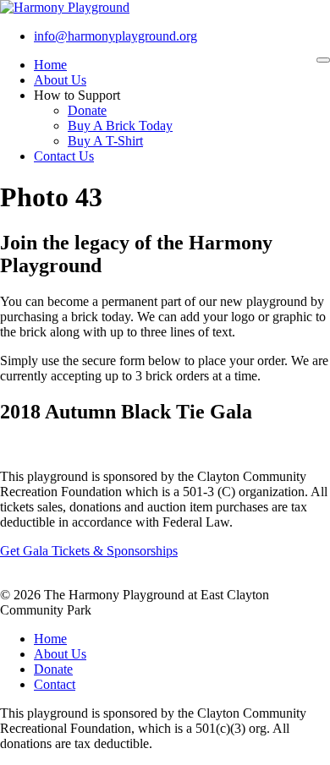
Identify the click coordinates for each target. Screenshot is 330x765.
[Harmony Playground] (64, 7)
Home (50, 64)
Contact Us (64, 156)
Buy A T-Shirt (105, 141)
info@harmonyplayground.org (115, 36)
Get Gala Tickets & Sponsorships (89, 551)
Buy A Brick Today (120, 125)
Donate (87, 110)
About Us (60, 80)
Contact (54, 684)
